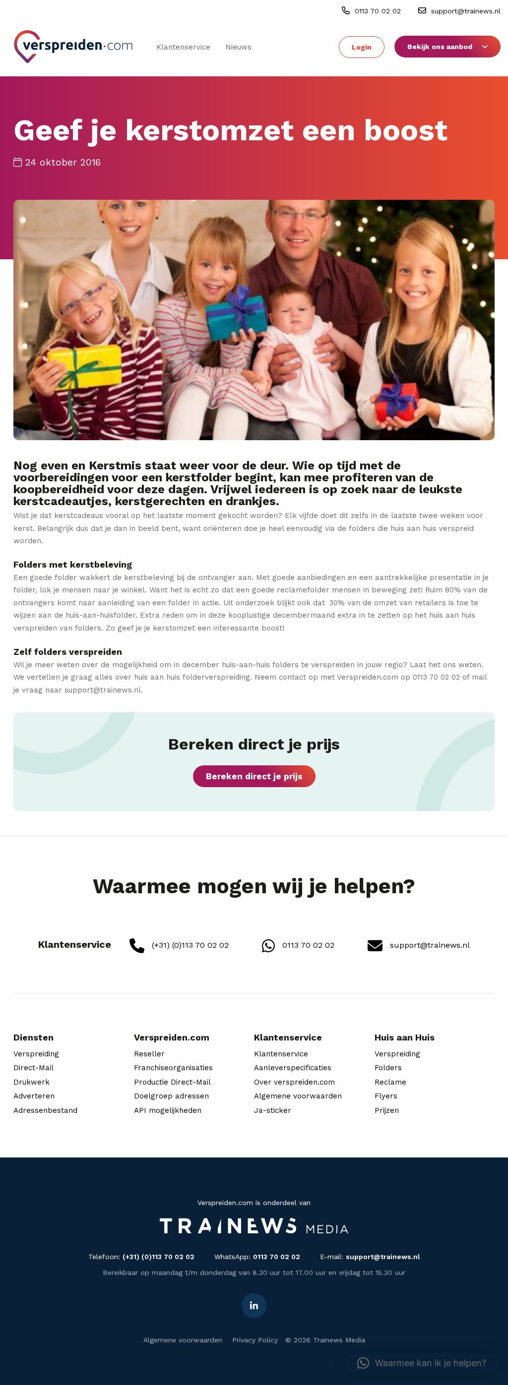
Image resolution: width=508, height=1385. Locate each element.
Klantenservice (183, 47)
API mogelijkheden (167, 1110)
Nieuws (238, 47)
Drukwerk (31, 1082)
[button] (421, 1363)
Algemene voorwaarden (298, 1096)
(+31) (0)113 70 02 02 (189, 945)
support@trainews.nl (465, 11)
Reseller (149, 1053)
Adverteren (34, 1096)
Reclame (390, 1082)
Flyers (386, 1096)
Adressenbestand (45, 1110)
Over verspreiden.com (294, 1082)
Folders (388, 1067)
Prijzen (387, 1110)
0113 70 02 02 (376, 11)
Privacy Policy (255, 1340)
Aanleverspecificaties (292, 1067)
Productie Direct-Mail (172, 1082)
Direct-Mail (33, 1067)
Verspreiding (36, 1053)
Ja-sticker (272, 1110)
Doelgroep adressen (171, 1096)
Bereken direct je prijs (254, 776)
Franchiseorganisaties (173, 1067)
